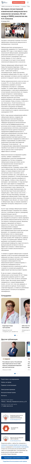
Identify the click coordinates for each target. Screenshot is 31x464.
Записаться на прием (18, 2)
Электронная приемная (8, 389)
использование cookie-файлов (20, 446)
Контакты (4, 395)
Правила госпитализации (8, 385)
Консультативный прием (8, 392)
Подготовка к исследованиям (10, 379)
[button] (14, 335)
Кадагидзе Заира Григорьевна (7, 326)
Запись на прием (6, 382)
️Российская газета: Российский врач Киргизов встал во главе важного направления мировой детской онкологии (12, 364)
